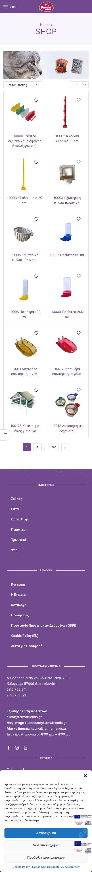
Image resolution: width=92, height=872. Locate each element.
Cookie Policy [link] (21, 866)
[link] (46, 6)
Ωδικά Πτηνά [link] (20, 519)
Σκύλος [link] (16, 499)
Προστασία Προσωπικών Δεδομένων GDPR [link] (43, 625)
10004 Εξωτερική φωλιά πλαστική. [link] (67, 200)
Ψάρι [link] (15, 550)
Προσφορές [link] (20, 615)
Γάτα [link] (15, 509)
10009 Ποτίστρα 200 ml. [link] (67, 314)
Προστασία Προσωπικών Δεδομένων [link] (56, 866)
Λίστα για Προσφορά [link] (26, 646)
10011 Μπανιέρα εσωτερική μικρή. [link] (24, 371)
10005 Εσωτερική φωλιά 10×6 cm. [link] (24, 257)
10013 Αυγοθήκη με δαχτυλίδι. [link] (67, 428)
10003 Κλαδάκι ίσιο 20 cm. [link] (24, 200)
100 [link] (54, 447)
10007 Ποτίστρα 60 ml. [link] (67, 255)
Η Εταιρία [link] (18, 595)
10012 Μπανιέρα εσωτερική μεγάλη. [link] (67, 371)
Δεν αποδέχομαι (46, 845)
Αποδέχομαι (46, 833)
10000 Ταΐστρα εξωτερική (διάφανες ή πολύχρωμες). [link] (24, 141)
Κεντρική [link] (18, 584)
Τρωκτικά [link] (18, 540)
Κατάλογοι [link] (19, 605)
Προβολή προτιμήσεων (46, 857)
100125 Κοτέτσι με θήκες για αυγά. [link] (24, 428)
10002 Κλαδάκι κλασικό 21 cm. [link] (67, 138)
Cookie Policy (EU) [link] (24, 636)
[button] (85, 775)
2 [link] (37, 447)
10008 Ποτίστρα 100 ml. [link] (24, 314)
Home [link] (44, 25)
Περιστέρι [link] (19, 529)
